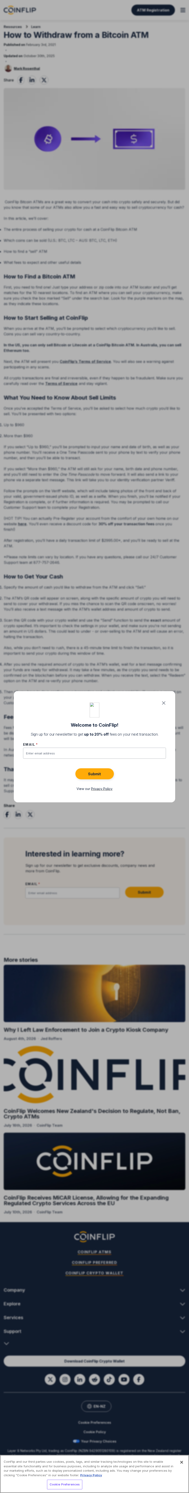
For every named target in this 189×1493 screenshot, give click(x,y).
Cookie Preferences (65, 1484)
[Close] (182, 1462)
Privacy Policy (91, 1475)
